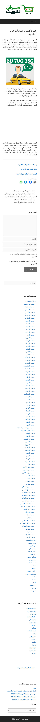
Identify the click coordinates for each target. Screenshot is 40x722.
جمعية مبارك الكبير (28, 520)
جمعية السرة (30, 346)
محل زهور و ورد (31, 574)
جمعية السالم (30, 416)
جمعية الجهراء (30, 411)
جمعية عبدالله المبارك (27, 506)
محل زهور (33, 636)
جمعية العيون (30, 537)
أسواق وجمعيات (31, 301)
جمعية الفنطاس (29, 394)
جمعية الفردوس (29, 388)
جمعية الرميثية (30, 338)
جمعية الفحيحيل (29, 385)
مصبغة (34, 568)
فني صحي (33, 614)
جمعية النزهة (30, 453)
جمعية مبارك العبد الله (27, 523)
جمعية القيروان (30, 445)
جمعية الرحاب (30, 332)
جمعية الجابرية (30, 315)
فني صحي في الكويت (25, 667)
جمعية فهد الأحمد (29, 509)
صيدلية (34, 628)
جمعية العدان (30, 377)
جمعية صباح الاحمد (28, 501)
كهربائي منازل (31, 611)
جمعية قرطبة (30, 515)
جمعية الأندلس (30, 312)
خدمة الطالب (32, 563)
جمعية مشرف (30, 529)
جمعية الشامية (30, 352)
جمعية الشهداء (30, 357)
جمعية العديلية (30, 380)
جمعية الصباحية (30, 363)
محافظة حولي (10, 196)
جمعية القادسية (30, 400)
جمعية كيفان (31, 518)
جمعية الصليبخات (29, 366)
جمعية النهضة (30, 433)
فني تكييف (32, 546)
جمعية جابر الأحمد (29, 467)
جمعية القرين (30, 402)
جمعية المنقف (30, 450)
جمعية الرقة (31, 335)
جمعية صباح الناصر (29, 490)
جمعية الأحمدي (30, 310)
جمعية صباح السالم (28, 487)
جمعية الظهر (30, 425)
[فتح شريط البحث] (3, 21)
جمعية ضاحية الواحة (28, 498)
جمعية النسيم (30, 456)
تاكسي (25, 191)
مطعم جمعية (32, 551)
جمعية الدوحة (30, 326)
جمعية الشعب (30, 355)
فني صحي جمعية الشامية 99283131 (24, 699)
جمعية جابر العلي (29, 470)
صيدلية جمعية (31, 557)
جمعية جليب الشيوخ (28, 473)
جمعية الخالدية (30, 318)
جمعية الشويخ (30, 360)
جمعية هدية (31, 532)
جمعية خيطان (30, 481)
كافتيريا (32, 554)
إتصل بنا (33, 591)
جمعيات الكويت (16, 191)
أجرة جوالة (31, 191)
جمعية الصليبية (30, 369)
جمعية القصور (30, 442)
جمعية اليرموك (30, 461)
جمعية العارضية (30, 371)
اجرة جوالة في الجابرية (27, 194)
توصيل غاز (32, 549)
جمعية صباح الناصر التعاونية (26, 428)
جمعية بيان (31, 464)
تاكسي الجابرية (32, 196)
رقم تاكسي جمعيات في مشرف (24, 199)
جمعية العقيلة (30, 383)
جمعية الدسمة (30, 321)
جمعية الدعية (30, 324)
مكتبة (34, 565)
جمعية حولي (31, 478)
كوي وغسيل (31, 571)
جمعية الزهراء (30, 343)
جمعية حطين (30, 475)
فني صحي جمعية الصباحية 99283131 (23, 696)
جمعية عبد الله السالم (27, 504)
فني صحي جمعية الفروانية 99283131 (23, 694)
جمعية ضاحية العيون (28, 495)
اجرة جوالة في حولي (12, 194)
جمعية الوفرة (30, 459)
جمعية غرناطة (30, 512)
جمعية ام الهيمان (29, 439)
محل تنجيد (32, 585)
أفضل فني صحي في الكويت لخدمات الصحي (21, 691)
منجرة (34, 588)
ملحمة (34, 580)
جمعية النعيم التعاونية (28, 430)
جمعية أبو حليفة (29, 304)
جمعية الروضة (30, 341)
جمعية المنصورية (29, 447)
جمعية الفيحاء (30, 397)
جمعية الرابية (30, 329)
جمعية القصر (30, 405)
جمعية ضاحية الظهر (28, 492)
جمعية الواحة (30, 436)
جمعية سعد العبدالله (28, 526)
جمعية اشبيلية (30, 307)
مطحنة (34, 577)
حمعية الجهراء (30, 535)
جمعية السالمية (30, 419)
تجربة (34, 688)
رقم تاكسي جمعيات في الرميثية (24, 202)
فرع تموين (32, 560)
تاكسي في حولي (20, 196)
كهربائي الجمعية (31, 540)
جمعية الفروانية (30, 391)
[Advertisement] (20, 124)
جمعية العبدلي (30, 374)
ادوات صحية (32, 543)
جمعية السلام (30, 349)
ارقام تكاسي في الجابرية (29, 169)
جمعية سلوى (30, 484)
